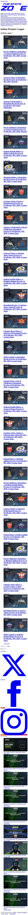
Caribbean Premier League (10, 18)
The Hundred (14, 17)
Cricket (9, 14)
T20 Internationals (8, 20)
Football (9, 13)
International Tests (21, 18)
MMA (15, 13)
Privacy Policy (4, 913)
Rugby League (20, 13)
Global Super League (6, 17)
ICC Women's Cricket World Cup (12, 24)
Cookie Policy (12, 913)
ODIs (2, 20)
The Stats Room (21, 14)
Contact (6, 16)
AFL (12, 14)
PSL (20, 20)
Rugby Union (4, 14)
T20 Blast (14, 20)
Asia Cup (10, 25)
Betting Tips (3, 13)
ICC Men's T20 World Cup (10, 22)
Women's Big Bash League (10, 21)
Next (8, 646)
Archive (14, 912)
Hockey (15, 14)
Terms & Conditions (22, 912)
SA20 (19, 21)
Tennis (12, 13)
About (2, 16)
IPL (18, 20)
